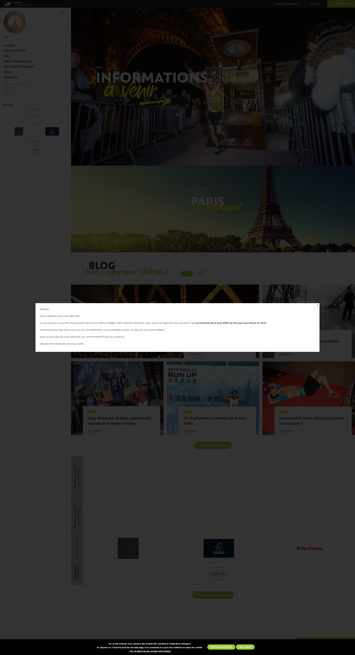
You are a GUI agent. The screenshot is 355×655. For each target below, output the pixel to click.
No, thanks (245, 647)
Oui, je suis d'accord (221, 647)
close (317, 305)
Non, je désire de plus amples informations (150, 651)
